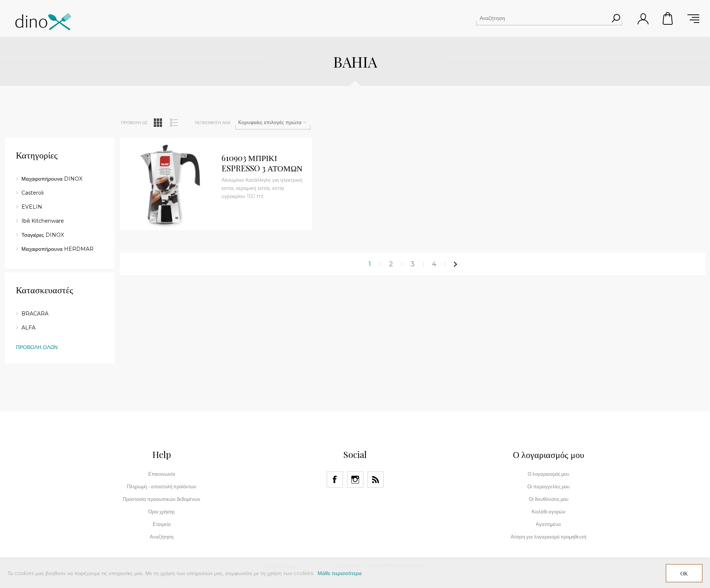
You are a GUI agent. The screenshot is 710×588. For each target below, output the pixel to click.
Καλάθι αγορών (668, 18)
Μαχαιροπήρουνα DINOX (51, 178)
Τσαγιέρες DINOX (42, 235)
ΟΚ (684, 573)
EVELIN (31, 207)
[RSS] (375, 479)
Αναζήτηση (615, 18)
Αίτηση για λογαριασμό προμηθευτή (548, 537)
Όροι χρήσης (161, 511)
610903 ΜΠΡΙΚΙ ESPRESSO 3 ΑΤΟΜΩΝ (262, 163)
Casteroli (32, 192)
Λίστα (174, 123)
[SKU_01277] (168, 186)
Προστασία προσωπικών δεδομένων (161, 499)
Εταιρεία (162, 524)
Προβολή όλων (37, 347)
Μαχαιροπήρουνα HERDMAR (57, 249)
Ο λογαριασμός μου (548, 474)
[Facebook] (335, 479)
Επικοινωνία (161, 474)
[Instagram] (355, 479)
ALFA (28, 327)
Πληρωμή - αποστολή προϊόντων (161, 486)
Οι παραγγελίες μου (548, 486)
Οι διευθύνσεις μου (548, 499)
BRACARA (34, 313)
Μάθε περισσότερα (340, 573)
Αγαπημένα (548, 524)
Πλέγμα (158, 123)
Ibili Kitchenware (42, 221)
